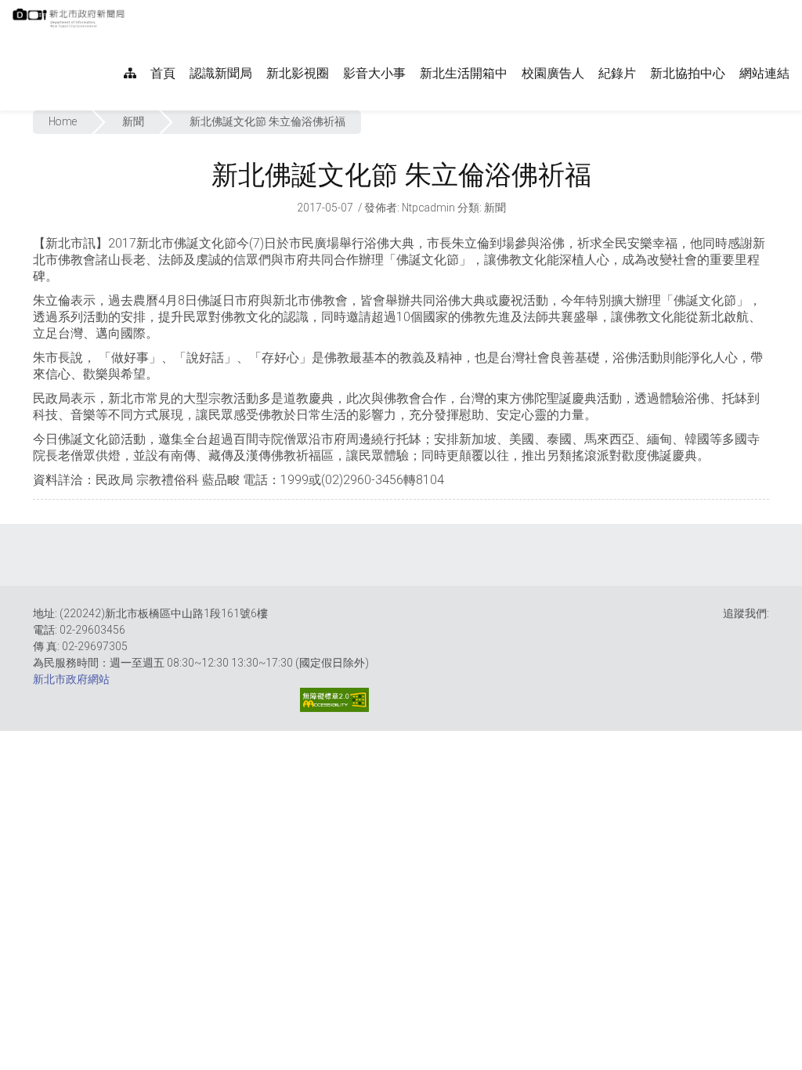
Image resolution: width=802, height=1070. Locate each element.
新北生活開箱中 (464, 73)
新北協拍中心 (687, 73)
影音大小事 (374, 73)
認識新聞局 (221, 73)
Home (63, 121)
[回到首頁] (70, 23)
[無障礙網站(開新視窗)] (334, 700)
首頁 (162, 73)
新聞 (133, 121)
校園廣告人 (553, 73)
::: (132, 8)
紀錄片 (617, 73)
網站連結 (764, 73)
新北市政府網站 (71, 679)
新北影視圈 (297, 73)
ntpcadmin (428, 207)
